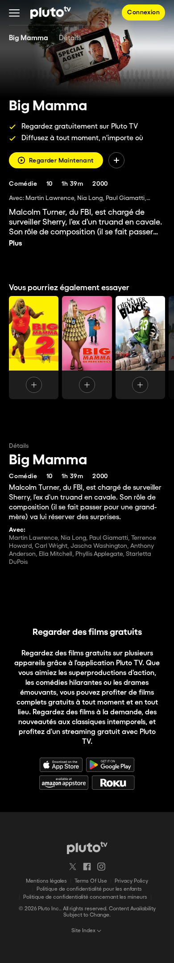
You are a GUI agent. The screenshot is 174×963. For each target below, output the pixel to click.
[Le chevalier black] (140, 347)
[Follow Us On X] (72, 866)
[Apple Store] (61, 765)
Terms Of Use (91, 881)
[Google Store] (110, 765)
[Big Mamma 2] (33, 347)
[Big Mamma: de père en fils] (87, 347)
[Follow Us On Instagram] (101, 866)
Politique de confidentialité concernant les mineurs (85, 897)
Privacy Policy (131, 881)
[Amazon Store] (63, 782)
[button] (14, 12)
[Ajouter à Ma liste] (116, 160)
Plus (15, 243)
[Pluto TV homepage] (87, 848)
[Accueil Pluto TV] (50, 12)
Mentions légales (46, 881)
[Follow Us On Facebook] (87, 866)
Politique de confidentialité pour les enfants (89, 889)
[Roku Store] (113, 782)
